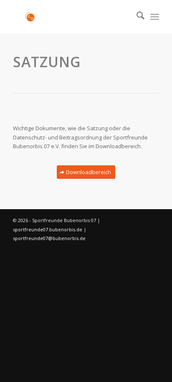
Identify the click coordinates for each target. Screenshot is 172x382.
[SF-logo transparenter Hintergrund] (71, 16)
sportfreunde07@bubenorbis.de (49, 238)
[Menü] (154, 17)
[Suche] (136, 16)
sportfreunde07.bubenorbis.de (48, 229)
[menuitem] (136, 16)
